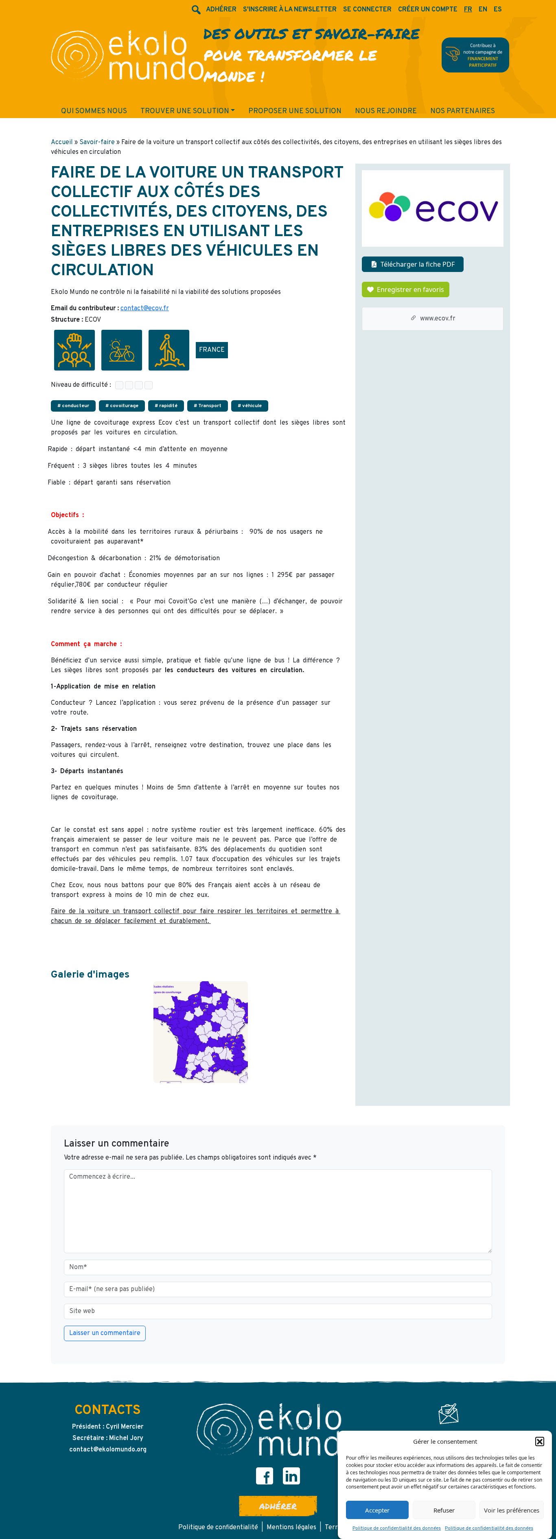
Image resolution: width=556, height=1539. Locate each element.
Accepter (377, 1510)
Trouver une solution (184, 111)
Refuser (444, 1510)
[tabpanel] (200, 1032)
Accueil (62, 142)
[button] (540, 1441)
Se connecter (367, 10)
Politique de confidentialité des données (396, 1528)
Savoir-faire (97, 142)
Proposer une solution (294, 111)
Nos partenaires (462, 111)
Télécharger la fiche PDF (418, 264)
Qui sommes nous (94, 111)
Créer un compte (427, 10)
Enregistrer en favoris (410, 289)
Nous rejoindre (386, 111)
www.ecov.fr (437, 319)
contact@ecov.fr (144, 309)
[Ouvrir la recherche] (195, 9)
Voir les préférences (511, 1510)
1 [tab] (201, 1085)
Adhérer (278, 1506)
